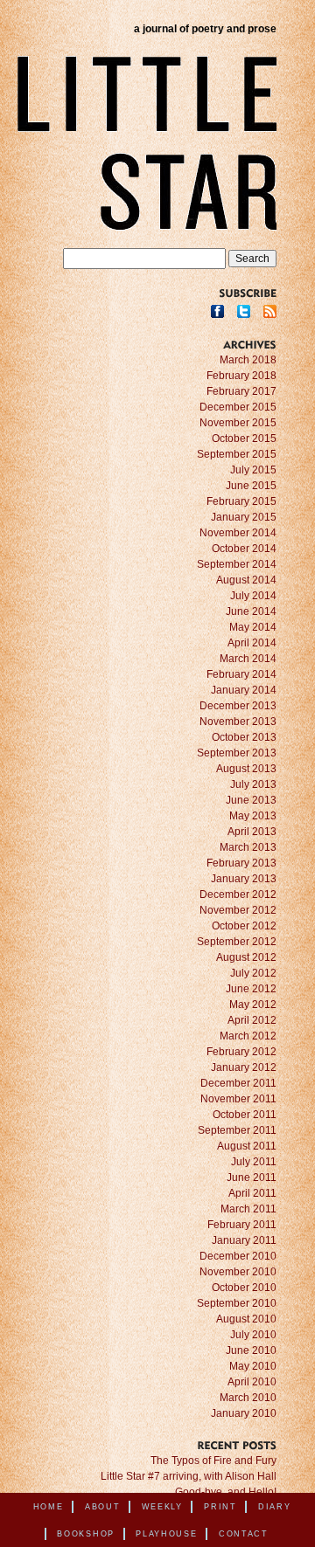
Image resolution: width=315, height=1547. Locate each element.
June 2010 (251, 1350)
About (103, 1506)
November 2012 (238, 910)
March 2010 (248, 1398)
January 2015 (243, 517)
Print (220, 1506)
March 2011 (248, 1209)
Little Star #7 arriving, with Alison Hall (188, 1476)
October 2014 (244, 548)
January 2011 (244, 1240)
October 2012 (244, 926)
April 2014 (252, 643)
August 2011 (246, 1146)
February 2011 (241, 1225)
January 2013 (243, 879)
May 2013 (252, 816)
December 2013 (238, 706)
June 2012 (251, 989)
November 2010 (238, 1272)
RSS (269, 311)
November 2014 (238, 533)
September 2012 (236, 942)
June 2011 (251, 1177)
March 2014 (248, 659)
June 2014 (251, 611)
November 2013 (238, 721)
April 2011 (252, 1193)
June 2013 (251, 800)
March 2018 (248, 360)
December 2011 (238, 1083)
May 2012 (252, 1004)
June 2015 (251, 486)
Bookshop (86, 1534)
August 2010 (246, 1319)
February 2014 (241, 674)
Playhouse (166, 1534)
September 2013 (236, 753)
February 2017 (241, 391)
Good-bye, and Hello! (225, 1492)
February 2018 (241, 375)
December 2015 (238, 407)
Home (48, 1506)
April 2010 (252, 1382)
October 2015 (244, 438)
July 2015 (253, 470)
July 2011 (253, 1162)
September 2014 (236, 564)
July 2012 (253, 973)
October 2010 (244, 1287)
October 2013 (244, 737)
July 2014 (253, 596)
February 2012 (241, 1052)
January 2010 (243, 1413)
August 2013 (246, 769)
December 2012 (238, 894)
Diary (274, 1506)
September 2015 (236, 454)
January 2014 (243, 690)
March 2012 (248, 1036)
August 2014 (246, 580)
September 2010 (236, 1303)
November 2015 (238, 423)
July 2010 (253, 1335)
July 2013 (253, 784)
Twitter (243, 311)
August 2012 (246, 957)
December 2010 (238, 1256)
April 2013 (252, 831)
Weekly (162, 1506)
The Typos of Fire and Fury (213, 1460)
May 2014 (252, 627)
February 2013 (241, 863)
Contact (244, 1534)
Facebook (217, 311)
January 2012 (243, 1067)
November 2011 (238, 1099)
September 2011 (237, 1130)
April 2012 (252, 1020)
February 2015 (241, 501)
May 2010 (252, 1366)
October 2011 (244, 1114)
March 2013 (248, 847)
